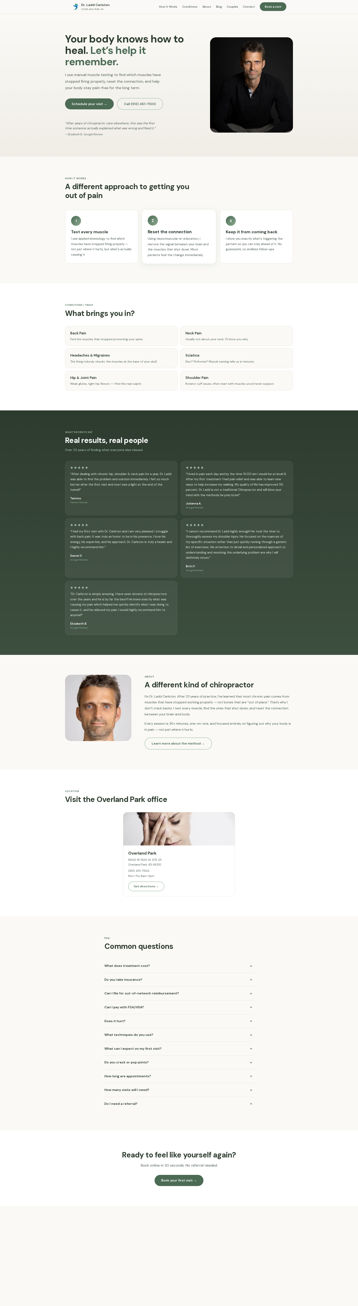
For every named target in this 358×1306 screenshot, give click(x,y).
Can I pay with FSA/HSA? (178, 1007)
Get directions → (146, 886)
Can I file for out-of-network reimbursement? (178, 993)
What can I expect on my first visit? (178, 1048)
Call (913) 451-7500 (140, 104)
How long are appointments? (178, 1076)
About (206, 6)
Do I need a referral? (178, 1103)
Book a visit (273, 6)
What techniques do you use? (178, 1034)
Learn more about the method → (178, 743)
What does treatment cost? (178, 965)
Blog (219, 6)
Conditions (189, 6)
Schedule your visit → (89, 104)
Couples (232, 6)
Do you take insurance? (178, 979)
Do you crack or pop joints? (178, 1062)
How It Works (168, 6)
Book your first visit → (179, 1180)
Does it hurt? (178, 1020)
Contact (249, 6)
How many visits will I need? (178, 1089)
